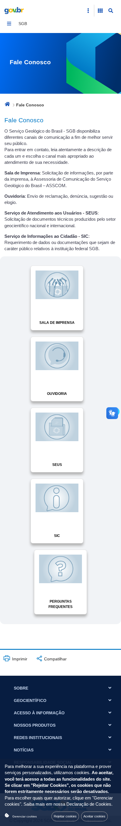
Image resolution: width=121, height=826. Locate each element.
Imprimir (19, 659)
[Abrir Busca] (111, 11)
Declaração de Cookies (88, 804)
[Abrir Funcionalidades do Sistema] (100, 10)
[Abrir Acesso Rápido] (88, 10)
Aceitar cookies (94, 816)
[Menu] (9, 23)
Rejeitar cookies (65, 816)
